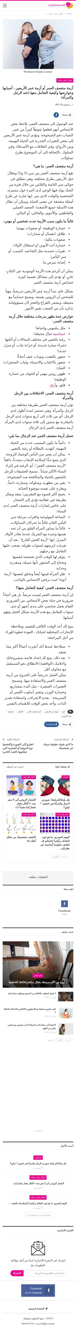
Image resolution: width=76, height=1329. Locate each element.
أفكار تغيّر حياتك (65, 80)
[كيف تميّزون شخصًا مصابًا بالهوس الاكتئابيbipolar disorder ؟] (65, 1013)
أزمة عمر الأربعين (51, 712)
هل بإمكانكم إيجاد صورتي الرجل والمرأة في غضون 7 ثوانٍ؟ (38, 1163)
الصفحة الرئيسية (36, 1308)
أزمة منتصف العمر (34, 712)
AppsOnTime (27, 1323)
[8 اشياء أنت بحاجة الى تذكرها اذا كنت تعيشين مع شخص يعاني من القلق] (65, 1029)
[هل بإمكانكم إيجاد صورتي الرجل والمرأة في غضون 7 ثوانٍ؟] (55, 785)
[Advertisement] (38, 1089)
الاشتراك (17, 1273)
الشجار (20, 712)
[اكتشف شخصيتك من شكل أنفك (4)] (21, 823)
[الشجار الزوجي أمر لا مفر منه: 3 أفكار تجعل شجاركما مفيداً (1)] (21, 785)
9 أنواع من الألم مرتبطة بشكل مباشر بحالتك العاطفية (38, 982)
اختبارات (65, 777)
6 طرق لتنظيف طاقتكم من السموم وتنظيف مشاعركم (32, 993)
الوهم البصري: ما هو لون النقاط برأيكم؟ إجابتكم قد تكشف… (38, 1203)
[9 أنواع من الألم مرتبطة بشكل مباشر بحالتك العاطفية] (38, 964)
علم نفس (38, 975)
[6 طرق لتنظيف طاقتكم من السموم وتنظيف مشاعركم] (65, 997)
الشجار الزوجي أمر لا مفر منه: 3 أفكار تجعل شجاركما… (38, 1183)
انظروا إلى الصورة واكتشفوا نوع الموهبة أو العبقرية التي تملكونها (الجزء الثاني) (18, 748)
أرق (53, 385)
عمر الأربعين (67, 716)
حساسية (59, 334)
